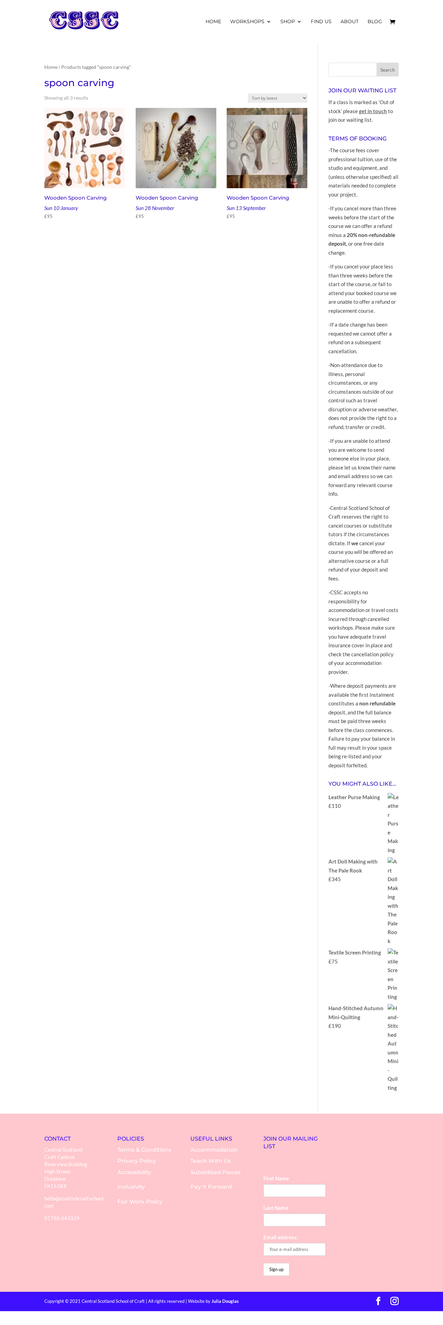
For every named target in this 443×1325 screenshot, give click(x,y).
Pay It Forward (211, 1187)
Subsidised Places (215, 1172)
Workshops (247, 22)
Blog (375, 22)
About (350, 22)
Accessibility (134, 1172)
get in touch (373, 111)
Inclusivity (131, 1187)
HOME (213, 22)
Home (50, 67)
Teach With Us (210, 1161)
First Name (276, 1178)
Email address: (280, 1237)
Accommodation (214, 1149)
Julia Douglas (225, 1301)
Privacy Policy (136, 1161)
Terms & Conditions (144, 1149)
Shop (287, 22)
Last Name (275, 1208)
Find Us (321, 22)
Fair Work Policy (140, 1201)
